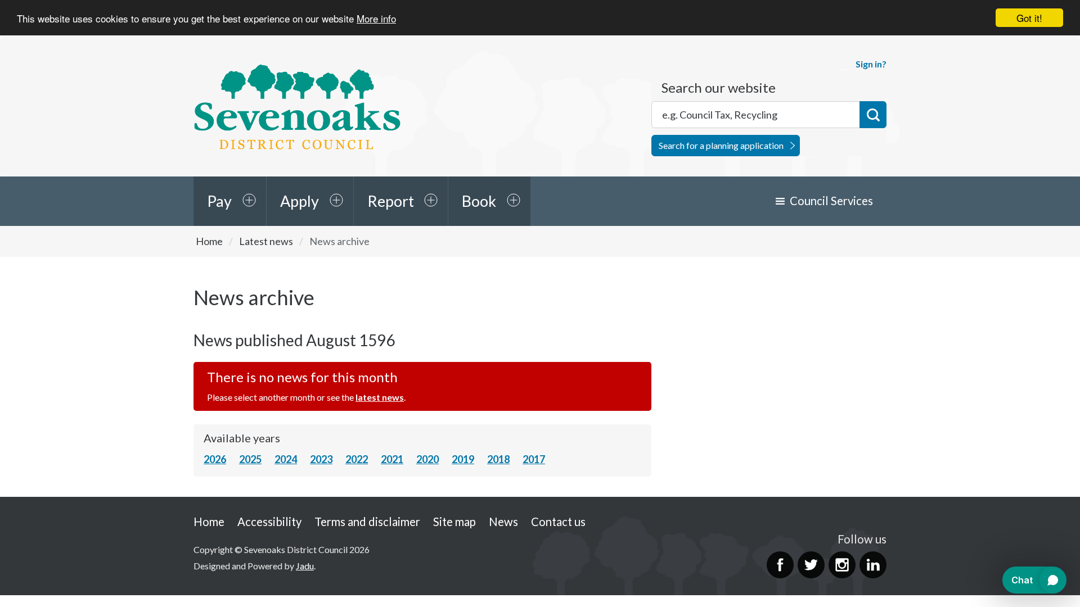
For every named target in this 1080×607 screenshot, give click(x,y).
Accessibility (269, 521)
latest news (380, 397)
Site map (454, 521)
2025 (250, 459)
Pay (219, 201)
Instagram (842, 564)
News (503, 521)
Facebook (780, 564)
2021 (392, 459)
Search (873, 114)
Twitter (811, 564)
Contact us (558, 521)
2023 (321, 459)
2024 (285, 459)
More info (376, 18)
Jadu (305, 565)
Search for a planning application (721, 145)
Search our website (719, 87)
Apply (299, 201)
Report (390, 201)
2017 (534, 459)
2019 (463, 459)
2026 (215, 459)
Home (209, 241)
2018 (498, 459)
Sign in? (871, 63)
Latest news (266, 241)
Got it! (1029, 18)
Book (479, 201)
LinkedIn (873, 564)
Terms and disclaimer (367, 521)
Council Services (831, 200)
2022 (356, 459)
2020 (427, 459)
